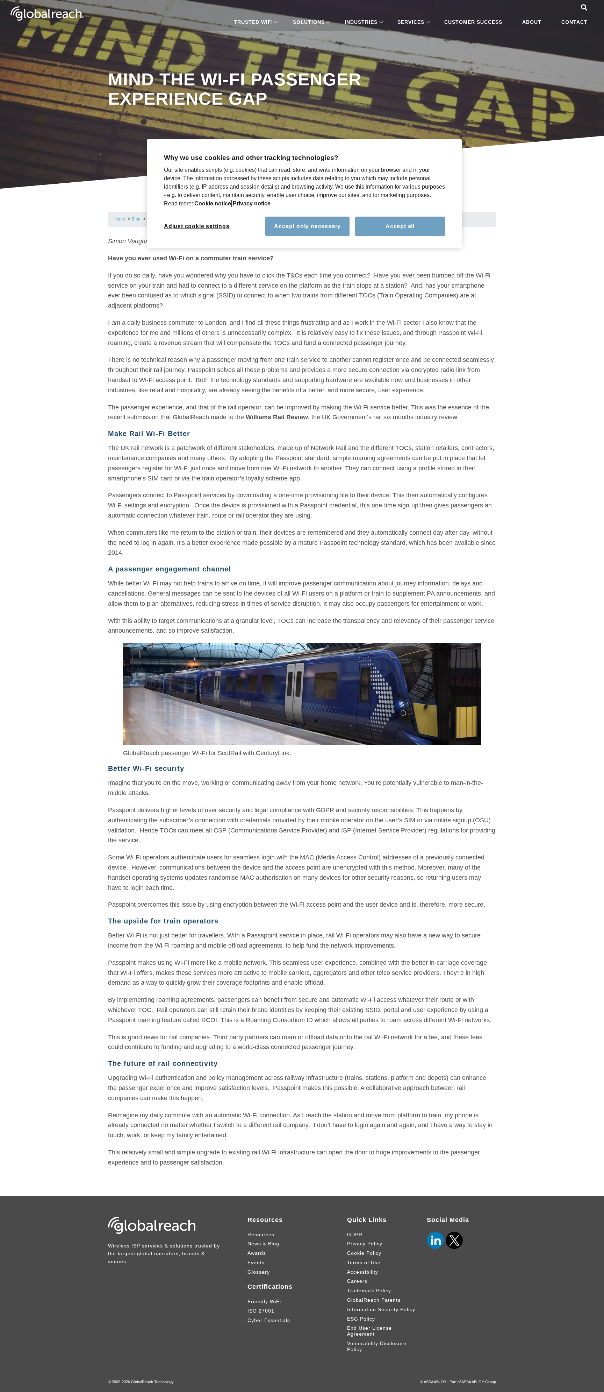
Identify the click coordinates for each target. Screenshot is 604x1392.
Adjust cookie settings (197, 226)
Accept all (400, 226)
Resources (260, 1234)
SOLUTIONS (309, 22)
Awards (256, 1253)
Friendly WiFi (264, 1301)
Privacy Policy (364, 1243)
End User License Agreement (369, 1331)
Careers (357, 1281)
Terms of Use (364, 1262)
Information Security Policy (381, 1309)
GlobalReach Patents (374, 1300)
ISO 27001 (260, 1311)
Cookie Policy (364, 1253)
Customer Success (473, 22)
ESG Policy (361, 1319)
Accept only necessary (307, 226)
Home (120, 219)
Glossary (258, 1272)
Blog (136, 219)
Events (256, 1262)
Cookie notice (212, 203)
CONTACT (574, 22)
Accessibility (362, 1272)
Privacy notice (252, 203)
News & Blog (263, 1243)
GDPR (354, 1234)
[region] (304, 193)
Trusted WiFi (253, 22)
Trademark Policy (369, 1290)
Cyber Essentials (268, 1320)
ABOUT (531, 22)
